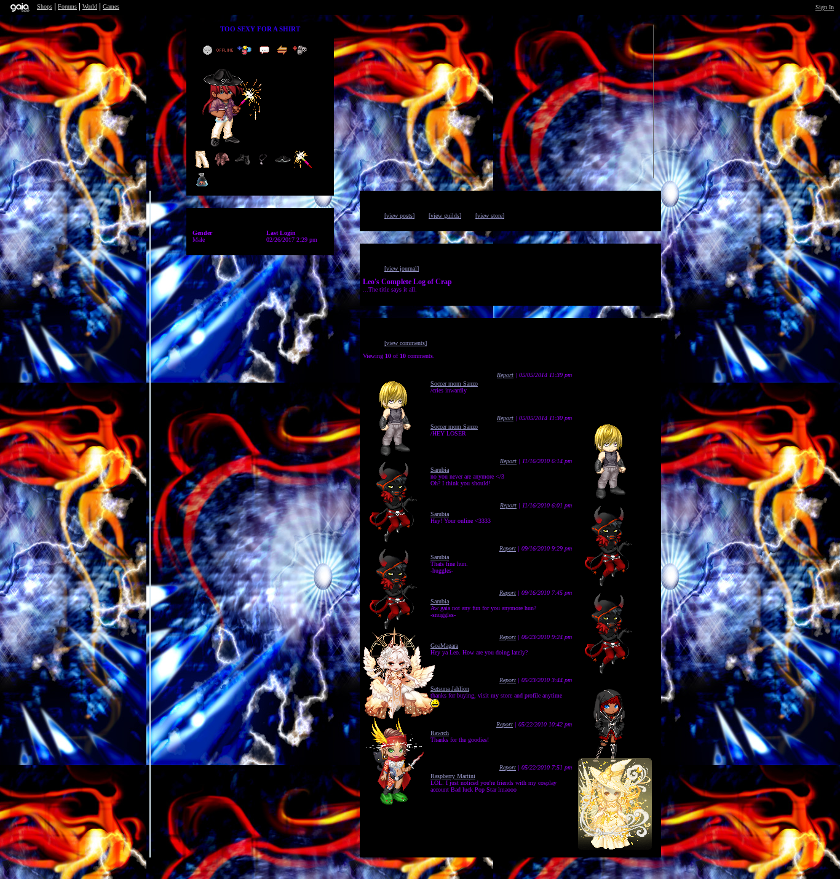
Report (505, 375)
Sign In (824, 7)
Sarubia (439, 469)
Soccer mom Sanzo (454, 383)
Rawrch (439, 733)
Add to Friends (247, 50)
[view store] (489, 215)
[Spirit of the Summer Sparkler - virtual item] (303, 166)
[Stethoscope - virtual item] (262, 166)
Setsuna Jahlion (449, 688)
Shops (44, 6)
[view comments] (405, 343)
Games (111, 6)
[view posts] (399, 215)
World (89, 6)
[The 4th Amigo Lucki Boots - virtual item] (242, 166)
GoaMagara (444, 645)
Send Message (266, 50)
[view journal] (401, 268)
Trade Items (283, 50)
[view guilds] (445, 215)
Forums (67, 6)
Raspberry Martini (452, 776)
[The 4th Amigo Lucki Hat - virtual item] (283, 166)
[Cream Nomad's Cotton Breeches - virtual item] (201, 166)
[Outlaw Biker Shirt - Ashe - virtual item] (222, 166)
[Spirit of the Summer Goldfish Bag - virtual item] (201, 186)
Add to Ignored (302, 50)
